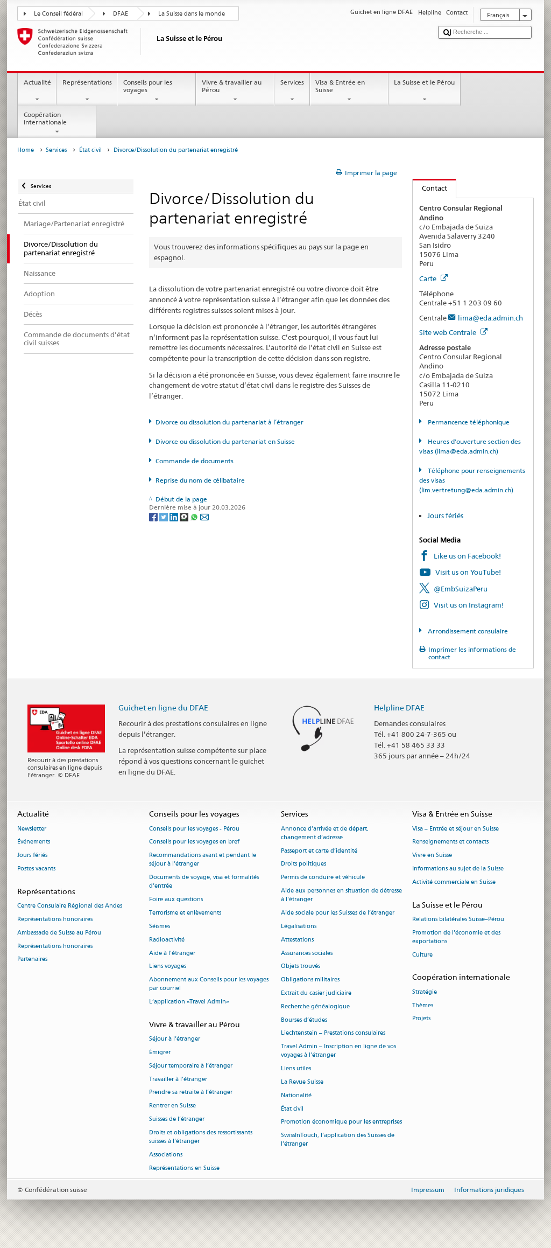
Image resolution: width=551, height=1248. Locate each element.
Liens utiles (296, 1068)
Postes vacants (36, 868)
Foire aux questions (176, 899)
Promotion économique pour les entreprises (341, 1122)
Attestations (297, 939)
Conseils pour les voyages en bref (194, 842)
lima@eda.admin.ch (490, 317)
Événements (33, 842)
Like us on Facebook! (467, 556)
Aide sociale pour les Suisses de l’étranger (337, 912)
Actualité (37, 82)
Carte (428, 278)
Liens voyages (167, 966)
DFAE (120, 13)
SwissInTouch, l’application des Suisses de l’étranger (337, 1140)
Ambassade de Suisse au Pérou (59, 932)
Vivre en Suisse (432, 855)
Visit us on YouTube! (468, 572)
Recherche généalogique (315, 1006)
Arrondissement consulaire (466, 631)
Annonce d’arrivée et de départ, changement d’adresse (325, 833)
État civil (90, 150)
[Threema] (185, 516)
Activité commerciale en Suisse (454, 882)
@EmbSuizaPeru (461, 588)
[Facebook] (154, 516)
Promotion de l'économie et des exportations (456, 937)
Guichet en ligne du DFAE (163, 707)
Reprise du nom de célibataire (200, 480)
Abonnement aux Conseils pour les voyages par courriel (209, 984)
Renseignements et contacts (450, 842)
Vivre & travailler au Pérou (232, 86)
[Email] (204, 516)
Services (292, 82)
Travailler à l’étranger (178, 1079)
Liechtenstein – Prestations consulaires (333, 1033)
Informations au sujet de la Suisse (458, 868)
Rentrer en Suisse (172, 1106)
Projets (421, 1018)
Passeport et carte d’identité (319, 850)
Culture (422, 954)
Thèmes (422, 1005)
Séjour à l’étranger (174, 1039)
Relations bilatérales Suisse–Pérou (458, 919)
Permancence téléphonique (467, 422)
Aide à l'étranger (172, 953)
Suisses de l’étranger (176, 1118)
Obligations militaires (310, 980)
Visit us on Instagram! (469, 605)
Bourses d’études (304, 1019)
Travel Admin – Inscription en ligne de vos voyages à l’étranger (338, 1051)
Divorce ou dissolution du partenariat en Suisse (225, 441)
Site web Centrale (448, 332)
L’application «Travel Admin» (189, 1002)
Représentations (87, 82)
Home (25, 150)
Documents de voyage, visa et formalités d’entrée (204, 882)
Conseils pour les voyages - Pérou (194, 828)
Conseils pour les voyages (147, 86)
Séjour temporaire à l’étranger (190, 1065)
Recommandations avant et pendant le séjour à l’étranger (202, 860)
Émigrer (160, 1052)
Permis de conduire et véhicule (323, 877)
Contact (430, 188)
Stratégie (424, 991)
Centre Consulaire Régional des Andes (69, 905)
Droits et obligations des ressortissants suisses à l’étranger (200, 1137)
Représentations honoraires (55, 919)
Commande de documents (195, 461)
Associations (165, 1154)
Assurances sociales (307, 953)
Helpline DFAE (399, 707)
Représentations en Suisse (184, 1168)
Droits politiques (303, 864)
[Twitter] (164, 516)
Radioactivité (167, 939)
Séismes (159, 926)
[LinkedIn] (174, 516)
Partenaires (32, 959)
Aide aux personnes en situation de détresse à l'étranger (341, 895)
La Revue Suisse (302, 1081)
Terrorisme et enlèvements (185, 912)
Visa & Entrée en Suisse (340, 86)
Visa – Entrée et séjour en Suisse (455, 828)
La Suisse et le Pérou (424, 82)
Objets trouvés (300, 966)
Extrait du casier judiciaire (316, 992)
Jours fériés (445, 515)
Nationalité (296, 1095)
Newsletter (31, 828)
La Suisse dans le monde (191, 13)
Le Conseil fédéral (58, 13)
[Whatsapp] (195, 516)
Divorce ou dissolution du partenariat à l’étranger (229, 422)
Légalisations (298, 926)
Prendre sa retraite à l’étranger (190, 1092)
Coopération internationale (45, 118)
